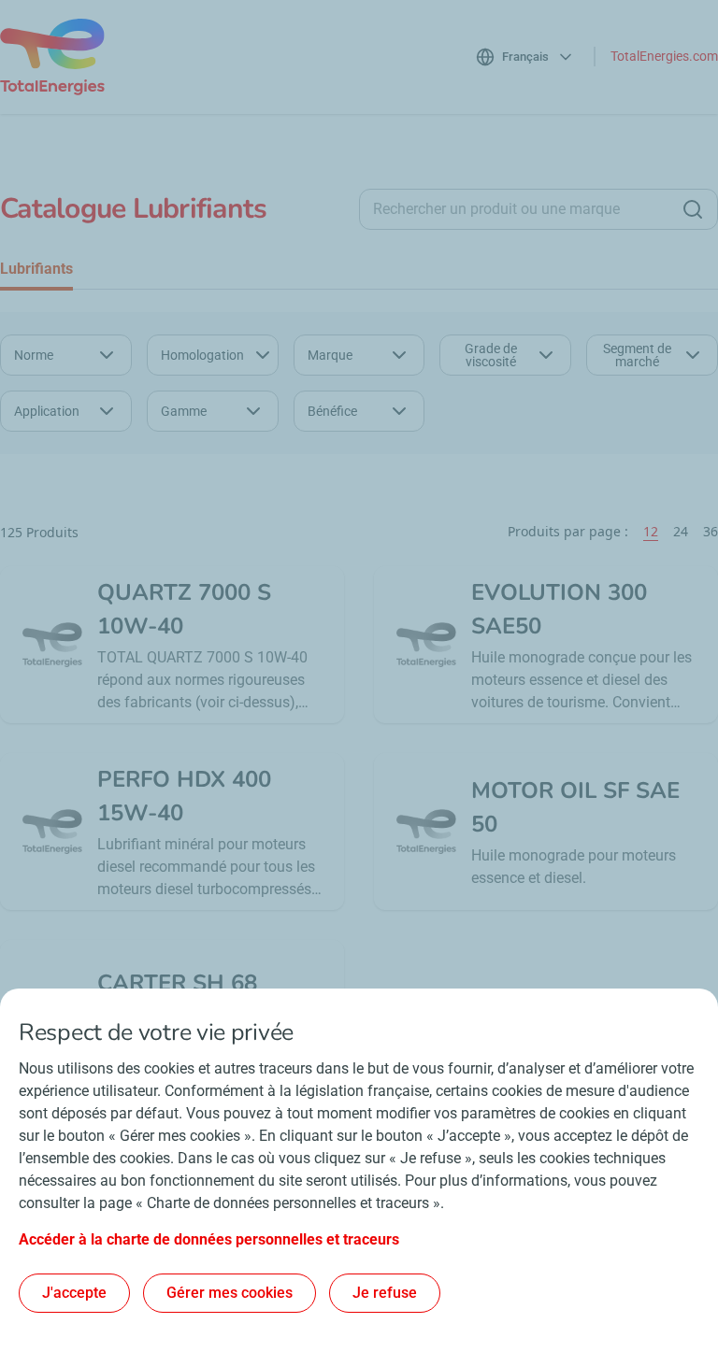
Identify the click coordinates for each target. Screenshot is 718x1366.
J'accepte (74, 1293)
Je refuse (384, 1293)
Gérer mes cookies (229, 1293)
